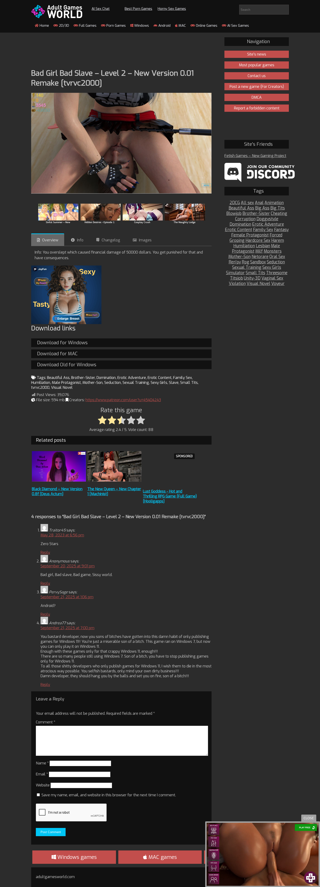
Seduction (112, 382)
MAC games (162, 857)
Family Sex (182, 377)
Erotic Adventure (131, 377)
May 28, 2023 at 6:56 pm (62, 535)
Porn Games (115, 25)
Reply (45, 552)
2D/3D (63, 25)
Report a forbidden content (256, 108)
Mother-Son (92, 382)
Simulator (235, 273)
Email (42, 774)
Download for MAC (57, 354)
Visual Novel (62, 387)
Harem (277, 240)
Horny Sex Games (172, 8)
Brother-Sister (83, 377)
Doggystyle (267, 219)
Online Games (206, 25)
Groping (237, 240)
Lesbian (263, 246)
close (309, 818)
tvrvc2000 (40, 387)
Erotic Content (159, 377)
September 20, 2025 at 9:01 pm (68, 566)
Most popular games (256, 65)
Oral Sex (277, 256)
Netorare (260, 256)
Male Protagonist (66, 382)
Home (44, 25)
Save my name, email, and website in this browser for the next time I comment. (108, 795)
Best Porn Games (138, 8)
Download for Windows (62, 343)
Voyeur (278, 283)
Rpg (245, 262)
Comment (45, 722)
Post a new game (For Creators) (257, 86)
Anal (259, 203)
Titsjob (236, 278)
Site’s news (256, 54)
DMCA (257, 97)
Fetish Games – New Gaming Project (255, 155)
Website (43, 785)
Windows (141, 25)
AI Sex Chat (101, 8)
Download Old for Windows (66, 365)
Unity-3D (252, 278)
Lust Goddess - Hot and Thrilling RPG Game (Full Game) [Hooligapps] (170, 496)
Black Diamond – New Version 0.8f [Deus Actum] (57, 491)
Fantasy (281, 229)
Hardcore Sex (258, 240)
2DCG (235, 203)
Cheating (279, 213)
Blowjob (234, 213)
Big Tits (277, 208)
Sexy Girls (159, 382)
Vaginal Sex (272, 278)
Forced (276, 235)
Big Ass (262, 208)
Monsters (273, 251)
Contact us (257, 75)
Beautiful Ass (58, 377)
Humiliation (40, 382)
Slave (174, 382)
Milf (259, 251)
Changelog (111, 240)
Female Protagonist (250, 235)
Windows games (76, 857)
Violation (237, 283)
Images (145, 240)
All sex (247, 203)
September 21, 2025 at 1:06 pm (67, 597)
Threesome (276, 273)
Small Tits (189, 382)
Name (42, 763)
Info (80, 240)
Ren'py (235, 262)
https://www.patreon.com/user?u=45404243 (123, 399)
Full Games (87, 25)
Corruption (245, 219)
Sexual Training (136, 382)
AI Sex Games (237, 25)
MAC (182, 25)
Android (164, 25)
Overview (50, 240)
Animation (274, 203)
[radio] (102, 420)
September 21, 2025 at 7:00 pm (67, 627)
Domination (106, 377)
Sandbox (258, 262)
